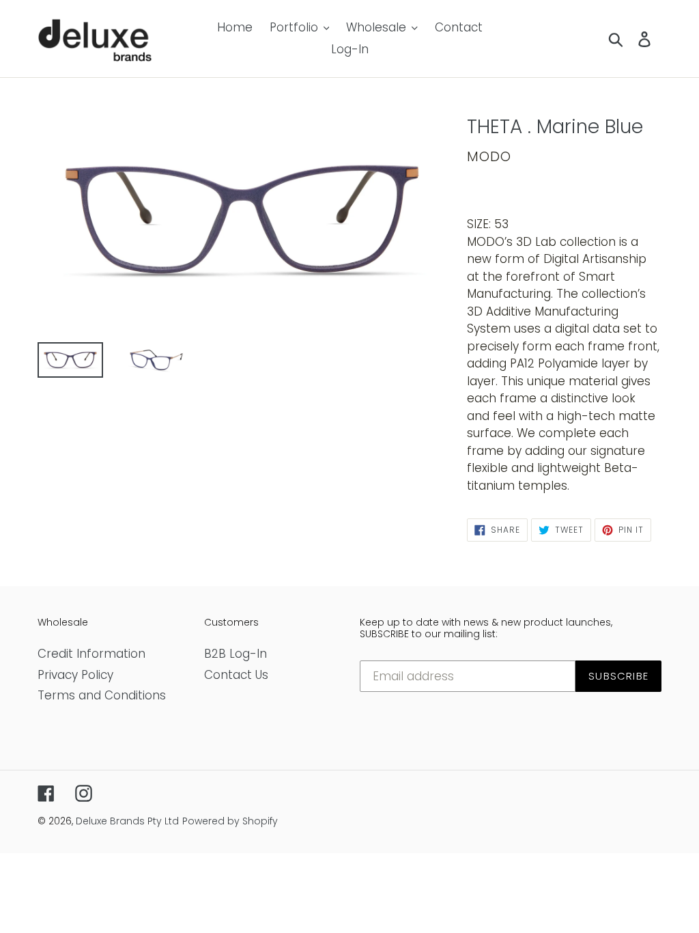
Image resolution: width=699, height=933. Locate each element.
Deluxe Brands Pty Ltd (127, 821)
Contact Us (236, 675)
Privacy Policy (75, 675)
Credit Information (91, 653)
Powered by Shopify (230, 821)
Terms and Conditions (102, 695)
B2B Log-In (235, 653)
